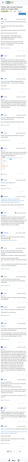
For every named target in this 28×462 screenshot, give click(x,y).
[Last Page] (20, 451)
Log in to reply (22, 13)
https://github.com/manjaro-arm (9, 240)
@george (3, 81)
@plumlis (3, 58)
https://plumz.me (6, 47)
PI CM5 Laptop (5, 11)
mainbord (6, 196)
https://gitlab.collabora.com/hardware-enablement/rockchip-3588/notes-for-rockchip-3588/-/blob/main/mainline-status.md (12, 200)
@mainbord (3, 215)
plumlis (5, 19)
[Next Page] (17, 451)
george (5, 55)
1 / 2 (14, 451)
